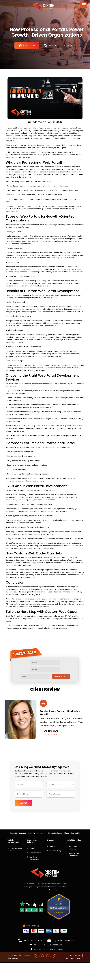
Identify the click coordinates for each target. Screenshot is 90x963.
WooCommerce (35, 853)
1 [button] (40, 740)
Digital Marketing (73, 840)
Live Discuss (29, 45)
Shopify (32, 848)
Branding (50, 840)
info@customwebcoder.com (63, 940)
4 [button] (50, 740)
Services (22, 833)
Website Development (13, 841)
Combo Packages (55, 833)
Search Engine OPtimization (74, 854)
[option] (45, 719)
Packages (41, 833)
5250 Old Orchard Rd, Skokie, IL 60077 (48, 949)
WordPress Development (34, 858)
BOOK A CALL (61, 676)
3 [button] (47, 740)
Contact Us (75, 833)
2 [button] (43, 740)
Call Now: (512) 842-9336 (60, 45)
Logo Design (53, 846)
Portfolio (31, 833)
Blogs (66, 833)
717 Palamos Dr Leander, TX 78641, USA (48, 945)
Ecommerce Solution (32, 841)
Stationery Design (55, 851)
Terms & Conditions (73, 958)
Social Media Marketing (73, 847)
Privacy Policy (75, 955)
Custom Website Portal (16, 849)
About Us (13, 833)
